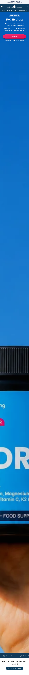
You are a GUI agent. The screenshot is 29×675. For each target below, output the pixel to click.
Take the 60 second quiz (14, 668)
